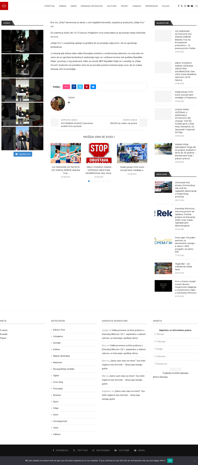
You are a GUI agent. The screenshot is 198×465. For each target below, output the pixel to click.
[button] (54, 162)
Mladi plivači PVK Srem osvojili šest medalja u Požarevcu (185, 95)
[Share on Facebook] (74, 86)
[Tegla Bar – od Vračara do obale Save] (163, 268)
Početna (49, 6)
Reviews (57, 395)
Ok (170, 460)
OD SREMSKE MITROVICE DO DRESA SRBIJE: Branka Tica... (66, 170)
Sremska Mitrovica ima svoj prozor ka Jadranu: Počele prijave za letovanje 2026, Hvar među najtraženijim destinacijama (185, 217)
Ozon (71, 97)
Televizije (161, 341)
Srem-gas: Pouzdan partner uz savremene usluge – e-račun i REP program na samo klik (185, 244)
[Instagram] (185, 6)
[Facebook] (178, 6)
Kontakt (3, 334)
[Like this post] (67, 86)
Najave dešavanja (61, 356)
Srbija (62, 6)
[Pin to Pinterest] (86, 86)
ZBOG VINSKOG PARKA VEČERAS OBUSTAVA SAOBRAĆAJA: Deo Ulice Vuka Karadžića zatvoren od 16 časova (185, 71)
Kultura (112, 6)
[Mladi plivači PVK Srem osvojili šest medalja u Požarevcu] (132, 153)
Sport (124, 6)
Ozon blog (58, 382)
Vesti (55, 427)
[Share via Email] (93, 86)
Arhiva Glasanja (160, 377)
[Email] (192, 6)
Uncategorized (60, 421)
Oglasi (165, 6)
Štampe (160, 334)
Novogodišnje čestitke (63, 369)
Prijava (3, 338)
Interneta (161, 356)
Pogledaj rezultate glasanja (175, 373)
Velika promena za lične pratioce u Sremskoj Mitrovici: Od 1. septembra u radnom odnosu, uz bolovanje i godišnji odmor (124, 334)
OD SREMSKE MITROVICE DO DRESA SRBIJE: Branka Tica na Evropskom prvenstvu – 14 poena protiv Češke (185, 40)
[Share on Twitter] (80, 86)
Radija (159, 349)
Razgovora (162, 363)
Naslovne (57, 362)
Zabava (136, 6)
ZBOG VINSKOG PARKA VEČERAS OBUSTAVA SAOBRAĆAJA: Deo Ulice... (99, 170)
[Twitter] (182, 6)
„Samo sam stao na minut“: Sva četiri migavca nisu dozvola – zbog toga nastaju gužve (123, 364)
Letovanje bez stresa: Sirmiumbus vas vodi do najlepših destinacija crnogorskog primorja (185, 189)
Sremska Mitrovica (92, 6)
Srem (73, 6)
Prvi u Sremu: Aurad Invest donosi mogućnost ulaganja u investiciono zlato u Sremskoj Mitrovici (185, 287)
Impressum (151, 6)
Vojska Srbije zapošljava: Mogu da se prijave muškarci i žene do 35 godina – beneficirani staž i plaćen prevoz (185, 151)
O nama (3, 330)
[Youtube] (188, 6)
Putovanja (58, 388)
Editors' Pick (59, 330)
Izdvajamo (58, 336)
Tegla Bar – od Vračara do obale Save (183, 267)
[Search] (196, 6)
